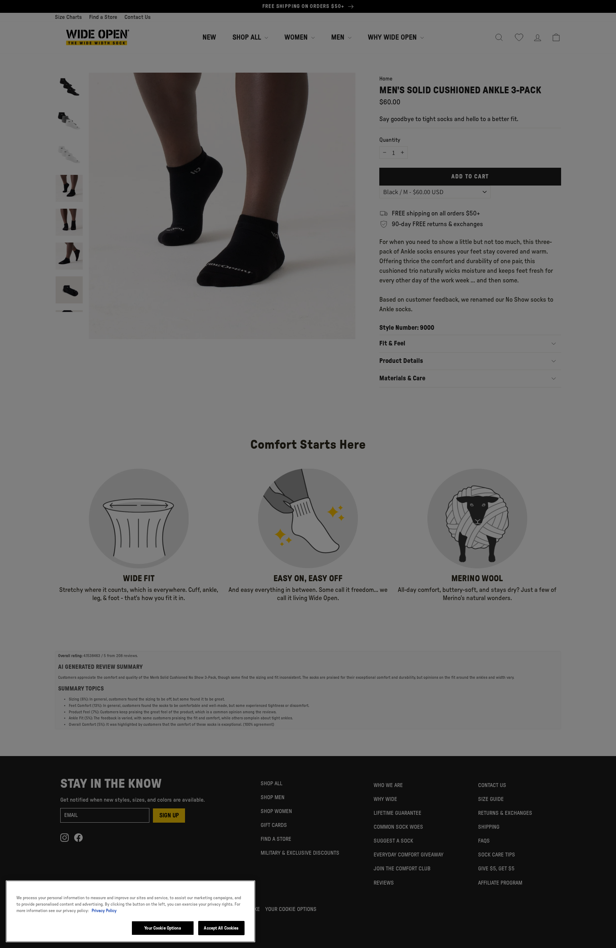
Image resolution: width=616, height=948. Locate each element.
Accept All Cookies (221, 928)
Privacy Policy (104, 910)
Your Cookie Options (162, 928)
